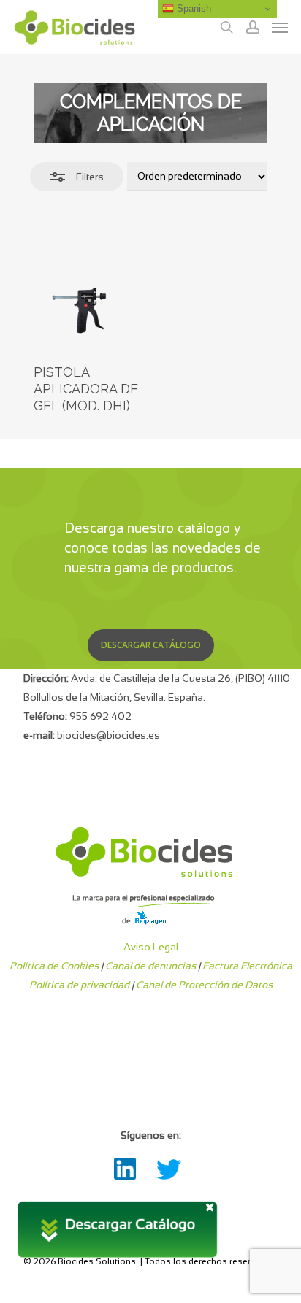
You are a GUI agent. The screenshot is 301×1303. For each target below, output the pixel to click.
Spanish (192, 8)
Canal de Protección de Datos (204, 985)
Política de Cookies (54, 966)
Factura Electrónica (247, 966)
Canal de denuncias (150, 966)
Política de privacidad (79, 985)
